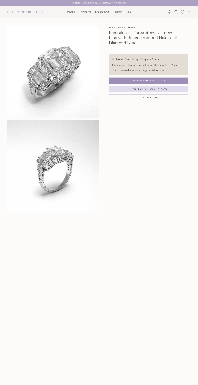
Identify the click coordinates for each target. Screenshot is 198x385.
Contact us (118, 70)
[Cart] (189, 11)
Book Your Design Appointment (148, 80)
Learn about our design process (148, 89)
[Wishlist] (182, 12)
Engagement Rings (122, 27)
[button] (71, 12)
